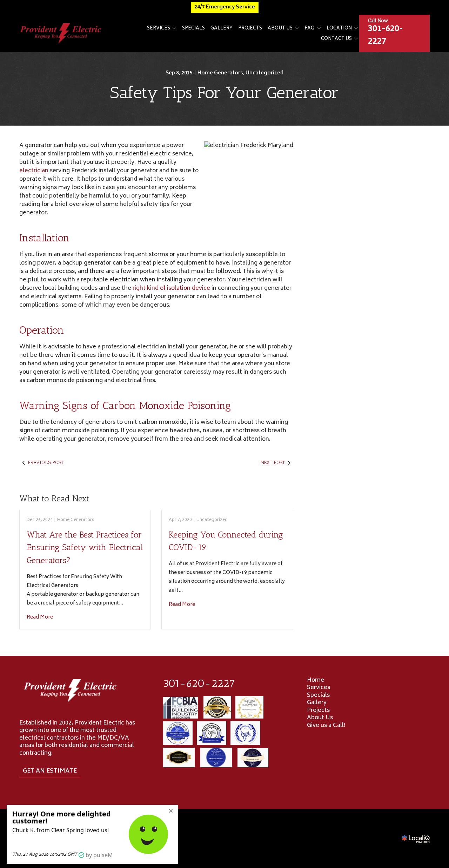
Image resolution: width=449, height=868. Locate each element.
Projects (250, 29)
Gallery (221, 29)
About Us (280, 29)
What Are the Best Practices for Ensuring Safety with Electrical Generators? (85, 547)
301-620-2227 (199, 683)
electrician (33, 171)
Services (158, 29)
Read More (40, 617)
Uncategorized (264, 73)
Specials (193, 29)
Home (315, 680)
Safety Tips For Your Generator (224, 92)
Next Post (273, 463)
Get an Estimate (50, 771)
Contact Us (336, 39)
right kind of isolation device (171, 288)
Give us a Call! (326, 725)
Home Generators (220, 73)
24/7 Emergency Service (224, 7)
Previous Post (45, 463)
